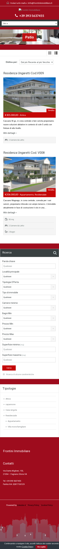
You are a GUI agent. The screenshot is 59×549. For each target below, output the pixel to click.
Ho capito (41, 547)
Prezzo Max (8, 334)
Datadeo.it (21, 505)
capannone (10, 404)
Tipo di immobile (10, 292)
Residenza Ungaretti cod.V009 (23, 73)
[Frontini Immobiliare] (29, 10)
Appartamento (14, 421)
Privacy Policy (33, 505)
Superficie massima (14, 355)
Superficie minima (13, 344)
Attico (8, 399)
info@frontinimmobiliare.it (40, 3)
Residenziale (11, 415)
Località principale (10, 272)
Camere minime (10, 303)
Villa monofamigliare (17, 427)
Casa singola (11, 410)
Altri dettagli (9, 133)
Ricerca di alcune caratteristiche (20, 374)
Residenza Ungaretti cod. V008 (24, 152)
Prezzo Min (7, 324)
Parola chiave (8, 261)
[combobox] (29, 276)
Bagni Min (7, 313)
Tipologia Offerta (10, 282)
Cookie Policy (47, 505)
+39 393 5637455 (31, 15)
